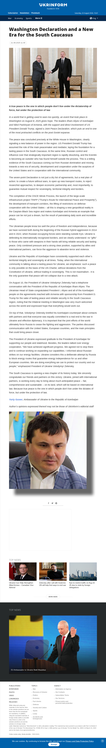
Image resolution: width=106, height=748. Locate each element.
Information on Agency (63, 689)
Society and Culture (40, 708)
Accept (54, 744)
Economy (19, 18)
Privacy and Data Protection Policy (80, 741)
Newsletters (24, 13)
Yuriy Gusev (15, 399)
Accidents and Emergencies (38, 718)
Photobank (35, 13)
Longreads (14, 699)
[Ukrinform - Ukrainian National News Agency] (53, 4)
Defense (36, 704)
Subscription (13, 13)
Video (11, 695)
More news (53, 596)
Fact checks (37, 701)
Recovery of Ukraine (40, 692)
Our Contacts (60, 692)
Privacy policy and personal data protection (64, 702)
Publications (14, 686)
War (10, 18)
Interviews (14, 689)
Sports (29, 18)
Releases (13, 702)
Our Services (60, 698)
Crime (35, 714)
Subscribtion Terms (62, 695)
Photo (11, 692)
